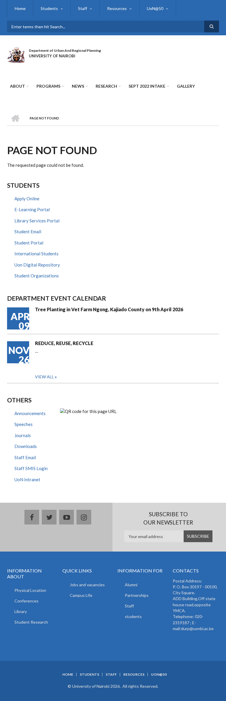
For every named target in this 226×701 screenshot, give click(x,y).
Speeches (23, 424)
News (78, 86)
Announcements (30, 413)
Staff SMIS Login (31, 468)
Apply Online (26, 198)
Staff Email (25, 457)
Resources (117, 8)
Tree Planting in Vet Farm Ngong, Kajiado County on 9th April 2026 (109, 309)
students (133, 616)
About (17, 86)
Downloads (25, 446)
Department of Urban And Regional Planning (65, 50)
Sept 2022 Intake (147, 86)
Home (20, 8)
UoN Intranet (27, 479)
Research (106, 86)
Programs (48, 86)
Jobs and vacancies (87, 584)
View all (44, 376)
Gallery (186, 86)
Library (20, 611)
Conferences (26, 600)
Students (49, 8)
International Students (36, 253)
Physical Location (30, 590)
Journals (22, 435)
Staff (82, 8)
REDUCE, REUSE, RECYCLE (64, 343)
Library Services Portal (36, 220)
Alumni (131, 584)
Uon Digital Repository (37, 264)
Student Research (31, 622)
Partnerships (137, 595)
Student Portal (28, 242)
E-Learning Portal (32, 209)
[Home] (15, 54)
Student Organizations (36, 275)
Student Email (27, 231)
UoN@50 (155, 8)
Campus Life (81, 595)
